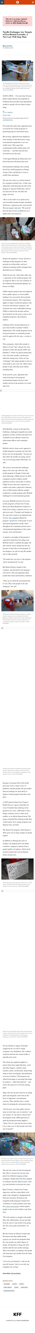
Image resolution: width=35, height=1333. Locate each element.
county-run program (12, 1206)
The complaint (14, 518)
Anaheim (8, 1181)
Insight (22, 1284)
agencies (6, 1239)
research (13, 783)
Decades (5, 783)
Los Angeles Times (19, 118)
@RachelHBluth (16, 1273)
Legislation (24, 1287)
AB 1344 (17, 208)
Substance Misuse (9, 1290)
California (7, 1284)
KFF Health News (19, 23)
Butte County (22, 1181)
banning (19, 1176)
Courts (14, 1284)
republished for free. (8, 120)
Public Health (8, 1287)
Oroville (14, 1181)
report (5, 819)
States (16, 1287)
